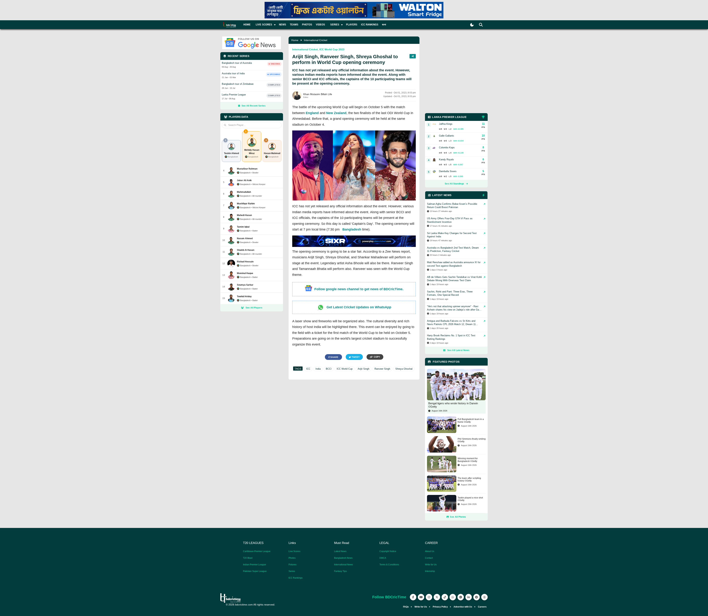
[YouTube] (421, 597)
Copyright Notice (387, 551)
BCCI (329, 368)
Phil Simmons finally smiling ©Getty (472, 440)
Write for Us (431, 564)
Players (351, 24)
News (282, 24)
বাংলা (384, 24)
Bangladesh (351, 229)
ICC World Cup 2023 (331, 49)
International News (343, 564)
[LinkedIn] (468, 597)
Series (292, 571)
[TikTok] (445, 597)
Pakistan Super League (255, 571)
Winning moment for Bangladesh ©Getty (468, 459)
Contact (429, 558)
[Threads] (484, 597)
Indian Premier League (254, 564)
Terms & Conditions (389, 564)
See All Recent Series (254, 105)
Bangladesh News (343, 558)
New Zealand (336, 113)
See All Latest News (458, 350)
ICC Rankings (369, 24)
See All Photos (458, 517)
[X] (437, 597)
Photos (307, 24)
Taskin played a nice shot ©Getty (470, 499)
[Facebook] (413, 597)
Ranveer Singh (382, 368)
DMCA (382, 558)
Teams (294, 24)
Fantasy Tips (340, 571)
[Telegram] (476, 597)
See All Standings (454, 183)
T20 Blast (247, 558)
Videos (320, 24)
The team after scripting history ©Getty (469, 479)
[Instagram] (429, 597)
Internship (430, 571)
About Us (429, 551)
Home (247, 24)
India (318, 368)
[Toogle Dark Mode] (472, 25)
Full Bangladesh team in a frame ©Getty (471, 420)
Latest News (340, 551)
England (312, 113)
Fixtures (292, 564)
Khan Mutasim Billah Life (317, 94)
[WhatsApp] (453, 597)
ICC (308, 368)
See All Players (254, 307)
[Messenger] (460, 597)
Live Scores (294, 551)
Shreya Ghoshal (403, 368)
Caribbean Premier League (256, 551)
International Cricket (315, 40)
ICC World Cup (345, 368)
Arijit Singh (363, 368)
